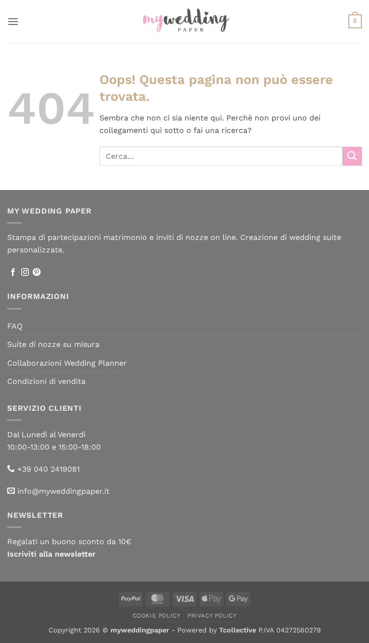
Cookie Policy (157, 615)
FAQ (15, 326)
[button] (13, 21)
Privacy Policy (212, 615)
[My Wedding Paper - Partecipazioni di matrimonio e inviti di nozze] (184, 21)
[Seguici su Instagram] (25, 272)
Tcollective (237, 630)
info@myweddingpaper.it (63, 491)
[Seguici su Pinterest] (36, 272)
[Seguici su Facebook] (13, 272)
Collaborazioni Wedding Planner (67, 363)
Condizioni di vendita (46, 381)
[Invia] (352, 156)
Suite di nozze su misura (53, 344)
